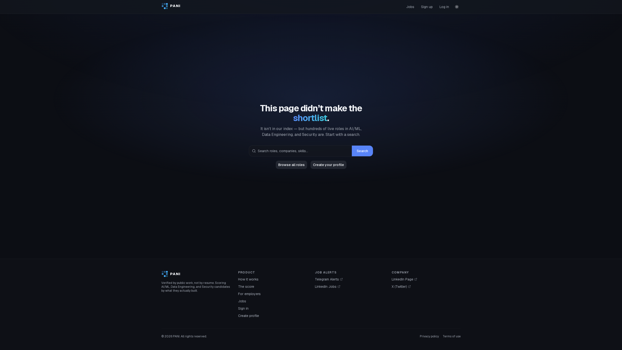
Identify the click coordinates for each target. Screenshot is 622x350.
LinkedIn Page (402, 279)
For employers (249, 294)
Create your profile (328, 165)
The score (246, 286)
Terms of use (452, 336)
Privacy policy (429, 336)
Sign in (243, 308)
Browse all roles (291, 165)
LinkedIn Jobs (326, 286)
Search (362, 151)
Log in (444, 7)
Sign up (427, 7)
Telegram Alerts (327, 279)
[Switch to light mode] (457, 7)
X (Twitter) (399, 286)
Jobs (410, 7)
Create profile (248, 316)
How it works (248, 279)
